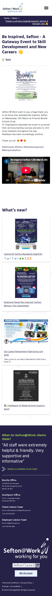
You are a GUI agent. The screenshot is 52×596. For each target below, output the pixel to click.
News (15, 18)
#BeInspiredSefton (11, 150)
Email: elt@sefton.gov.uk (11, 523)
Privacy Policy (26, 583)
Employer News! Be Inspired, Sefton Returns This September (22, 304)
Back (8, 59)
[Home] (12, 8)
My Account (26, 573)
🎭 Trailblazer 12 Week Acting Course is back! (24, 407)
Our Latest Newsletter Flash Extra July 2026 (23, 353)
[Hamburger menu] (46, 8)
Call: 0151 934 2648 (8, 526)
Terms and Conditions (10, 583)
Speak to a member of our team (22, 469)
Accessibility (16, 587)
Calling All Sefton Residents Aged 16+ (23, 254)
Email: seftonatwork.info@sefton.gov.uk (16, 510)
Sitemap (5, 587)
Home (7, 18)
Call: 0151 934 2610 (8, 514)
